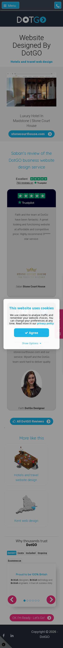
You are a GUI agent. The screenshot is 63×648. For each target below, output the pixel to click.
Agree (33, 332)
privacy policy (45, 323)
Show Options (31, 343)
